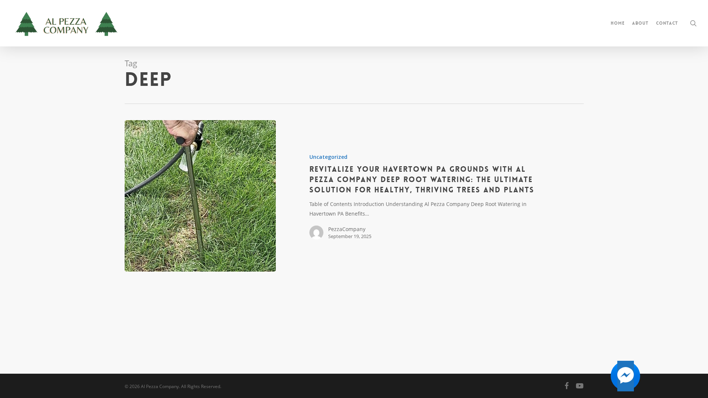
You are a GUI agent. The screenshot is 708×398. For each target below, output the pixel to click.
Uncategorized (328, 156)
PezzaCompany (346, 229)
